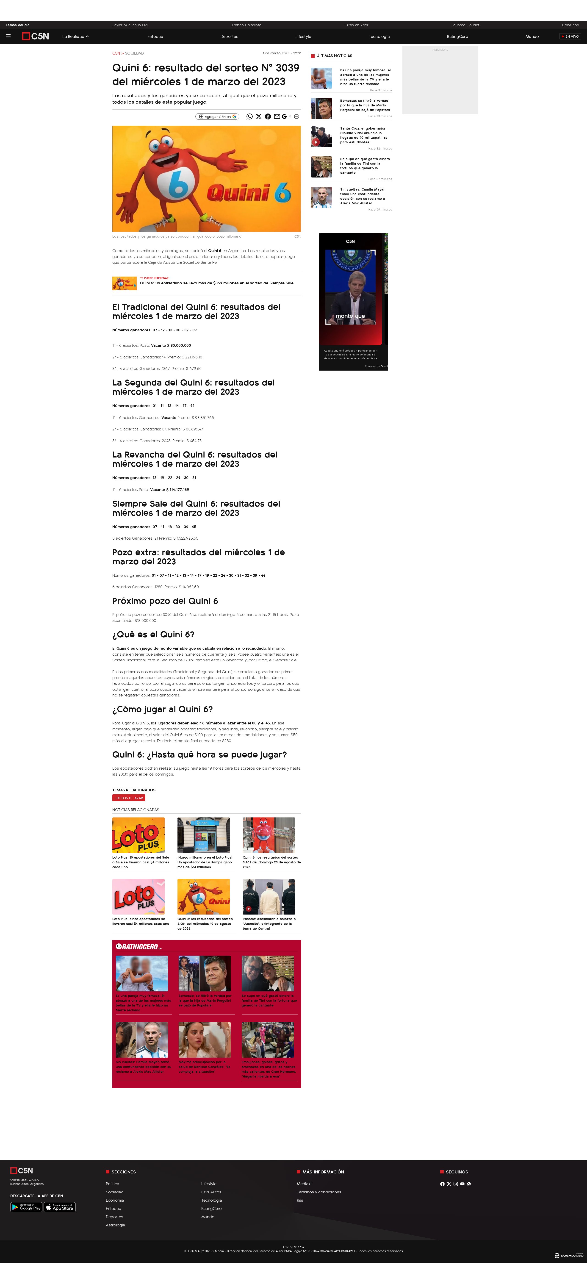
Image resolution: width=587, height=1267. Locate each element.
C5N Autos (211, 1192)
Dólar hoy (570, 24)
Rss (300, 1200)
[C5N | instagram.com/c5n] (457, 1183)
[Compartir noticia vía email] (277, 116)
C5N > (118, 53)
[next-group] (385, 302)
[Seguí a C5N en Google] (284, 117)
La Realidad (73, 36)
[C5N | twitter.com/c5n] (450, 1183)
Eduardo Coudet (465, 24)
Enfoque (155, 36)
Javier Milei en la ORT (131, 24)
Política (112, 1183)
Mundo (532, 36)
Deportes (229, 36)
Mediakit (305, 1183)
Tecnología (379, 36)
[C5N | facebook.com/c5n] (443, 1183)
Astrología (115, 1225)
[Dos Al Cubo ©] (569, 1257)
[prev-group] (322, 302)
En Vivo (572, 36)
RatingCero (457, 36)
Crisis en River (356, 24)
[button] (296, 116)
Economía (115, 1200)
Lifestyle (303, 36)
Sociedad (134, 53)
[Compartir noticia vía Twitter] (258, 116)
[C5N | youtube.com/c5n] (463, 1183)
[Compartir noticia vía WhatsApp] (249, 116)
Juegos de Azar (129, 797)
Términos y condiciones (319, 1192)
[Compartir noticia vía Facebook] (267, 116)
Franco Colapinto (247, 24)
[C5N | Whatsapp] (470, 1183)
